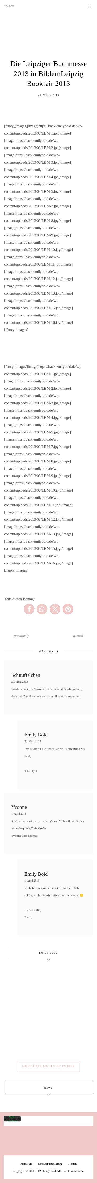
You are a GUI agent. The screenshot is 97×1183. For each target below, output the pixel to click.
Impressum (26, 1163)
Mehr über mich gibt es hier (48, 1066)
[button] (29, 609)
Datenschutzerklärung (50, 1163)
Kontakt (72, 1163)
